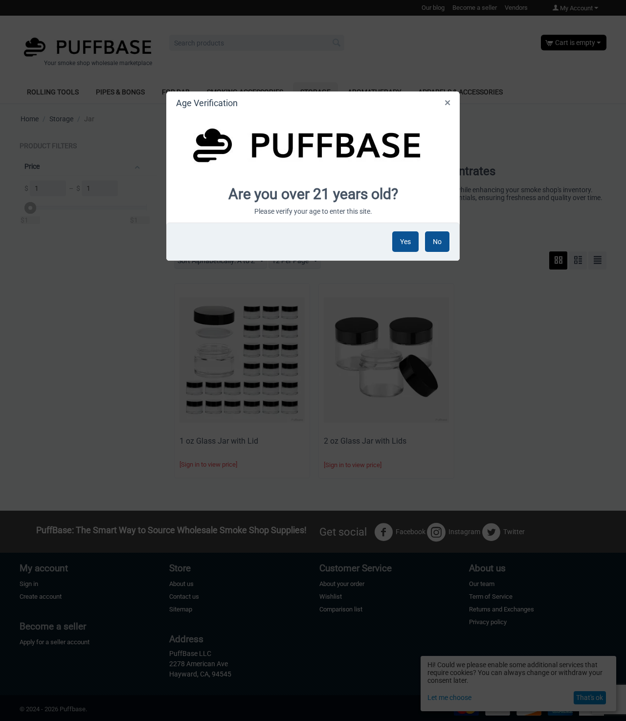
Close (448, 105)
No (437, 242)
